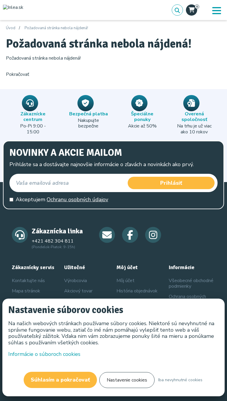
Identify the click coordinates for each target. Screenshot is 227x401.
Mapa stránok (26, 291)
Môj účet (125, 280)
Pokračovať (17, 74)
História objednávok (137, 291)
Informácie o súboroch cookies (44, 354)
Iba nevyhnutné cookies (180, 380)
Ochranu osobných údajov (77, 199)
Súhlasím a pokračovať (60, 379)
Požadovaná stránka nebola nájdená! (56, 28)
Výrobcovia (75, 280)
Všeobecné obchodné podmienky (191, 283)
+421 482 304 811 (53, 241)
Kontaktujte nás (28, 280)
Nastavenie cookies (127, 380)
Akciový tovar (78, 291)
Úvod (10, 28)
